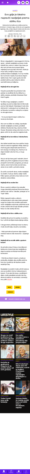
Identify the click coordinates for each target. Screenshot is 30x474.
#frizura (18, 287)
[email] (18, 36)
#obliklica (10, 292)
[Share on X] (15, 36)
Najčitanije (19, 472)
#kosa (9, 287)
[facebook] (5, 36)
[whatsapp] (8, 36)
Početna (3, 472)
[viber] (11, 36)
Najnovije (11, 472)
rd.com (9, 279)
